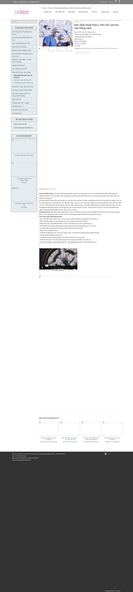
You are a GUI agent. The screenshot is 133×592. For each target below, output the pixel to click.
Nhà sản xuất (83, 12)
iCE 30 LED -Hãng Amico (87, 32)
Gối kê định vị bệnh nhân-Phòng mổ (24, 204)
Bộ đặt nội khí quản (18, 65)
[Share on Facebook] (76, 52)
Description (43, 189)
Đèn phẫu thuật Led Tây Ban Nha (23, 82)
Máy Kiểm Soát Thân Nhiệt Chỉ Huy (22, 39)
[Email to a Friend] (82, 52)
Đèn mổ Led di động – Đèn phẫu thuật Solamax (91, 438)
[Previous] (41, 33)
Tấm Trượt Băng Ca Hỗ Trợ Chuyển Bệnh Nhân (21, 95)
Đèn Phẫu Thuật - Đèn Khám (89, 20)
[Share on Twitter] (79, 52)
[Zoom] (41, 44)
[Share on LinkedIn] (89, 52)
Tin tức (94, 12)
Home (76, 20)
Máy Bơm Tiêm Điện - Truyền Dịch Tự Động (21, 61)
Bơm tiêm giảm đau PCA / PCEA (24, 155)
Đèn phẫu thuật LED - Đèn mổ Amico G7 (107, 48)
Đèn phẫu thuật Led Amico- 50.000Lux (49, 438)
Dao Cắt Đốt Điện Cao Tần (21, 43)
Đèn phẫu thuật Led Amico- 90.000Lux (112, 438)
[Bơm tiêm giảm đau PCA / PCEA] (24, 146)
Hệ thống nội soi (17, 106)
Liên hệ (111, 2)
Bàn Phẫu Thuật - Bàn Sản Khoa (22, 86)
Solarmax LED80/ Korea (91, 441)
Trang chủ (48, 12)
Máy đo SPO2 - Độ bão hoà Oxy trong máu (22, 55)
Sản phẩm (71, 12)
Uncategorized (17, 113)
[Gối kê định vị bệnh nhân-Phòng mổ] (24, 194)
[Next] (69, 33)
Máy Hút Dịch (16, 99)
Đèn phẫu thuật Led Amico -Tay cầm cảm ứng (70, 438)
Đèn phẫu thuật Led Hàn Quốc (22, 80)
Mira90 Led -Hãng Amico (112, 441)
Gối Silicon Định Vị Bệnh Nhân (22, 90)
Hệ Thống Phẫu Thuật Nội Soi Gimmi (22, 33)
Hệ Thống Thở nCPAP (19, 69)
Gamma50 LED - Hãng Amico (48, 441)
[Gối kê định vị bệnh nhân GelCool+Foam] (24, 169)
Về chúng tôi (104, 2)
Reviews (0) (52, 189)
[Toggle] (35, 33)
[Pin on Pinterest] (85, 52)
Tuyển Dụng (105, 12)
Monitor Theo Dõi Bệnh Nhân (21, 50)
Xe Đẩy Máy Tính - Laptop (20, 103)
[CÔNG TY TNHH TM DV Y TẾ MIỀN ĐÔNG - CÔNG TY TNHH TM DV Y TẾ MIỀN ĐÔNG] (22, 12)
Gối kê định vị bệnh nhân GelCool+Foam (24, 179)
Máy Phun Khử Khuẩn (19, 47)
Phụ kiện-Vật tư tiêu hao (20, 110)
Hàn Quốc (24, 182)
